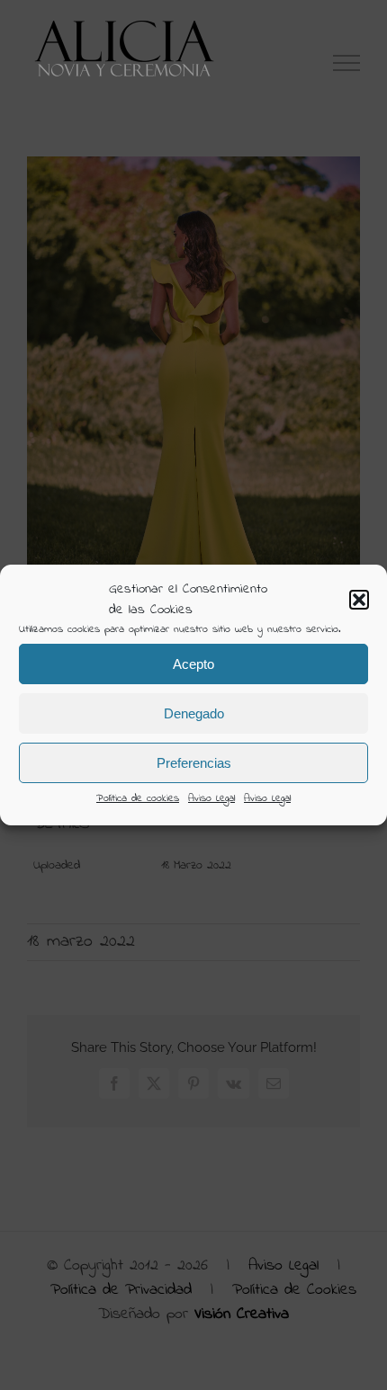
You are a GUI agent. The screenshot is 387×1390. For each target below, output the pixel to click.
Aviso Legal (211, 798)
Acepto (193, 664)
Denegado (194, 713)
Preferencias (194, 763)
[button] (359, 600)
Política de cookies (137, 798)
